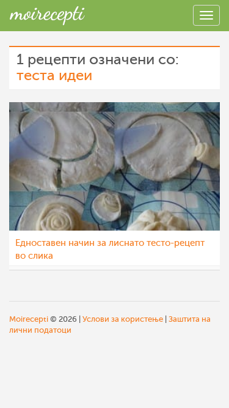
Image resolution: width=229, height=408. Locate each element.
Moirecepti (28, 319)
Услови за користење (122, 319)
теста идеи (54, 75)
